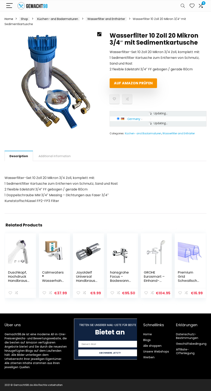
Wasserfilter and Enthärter (106, 19)
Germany (133, 119)
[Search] (183, 5)
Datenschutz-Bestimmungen (187, 336)
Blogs (147, 340)
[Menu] (9, 5)
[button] (99, 34)
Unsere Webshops (156, 351)
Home (9, 19)
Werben (149, 357)
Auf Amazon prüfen (133, 83)
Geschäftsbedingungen (193, 344)
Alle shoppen (152, 346)
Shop (24, 19)
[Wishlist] (192, 5)
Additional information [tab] (55, 156)
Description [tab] (18, 156)
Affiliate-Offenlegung (185, 351)
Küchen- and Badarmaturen (57, 19)
